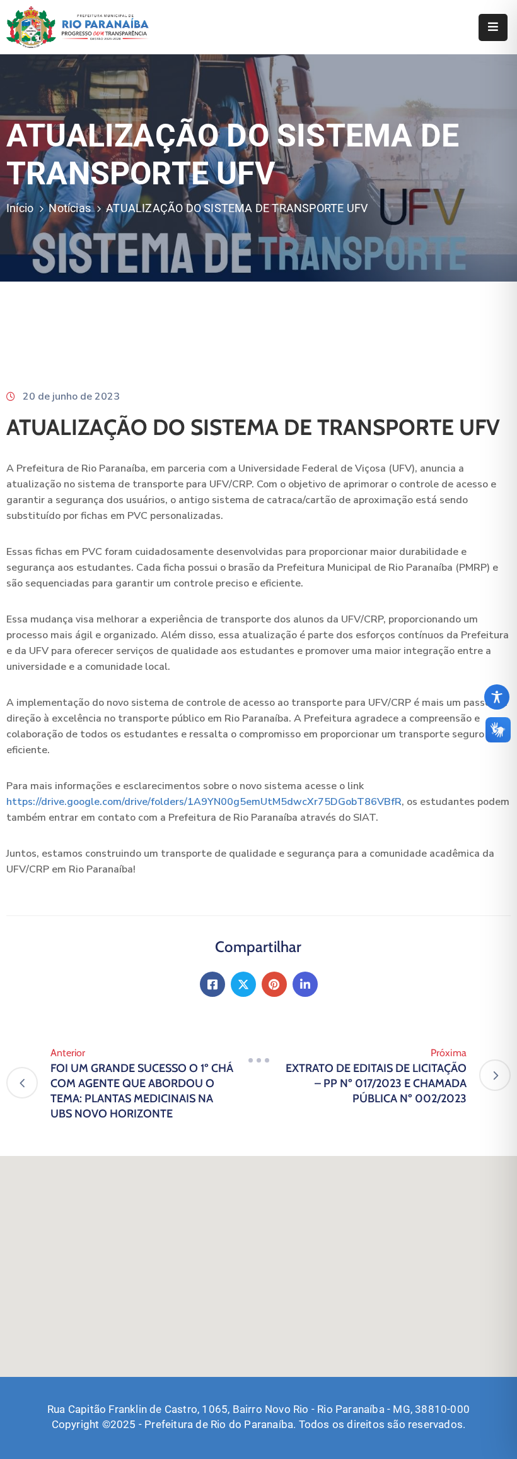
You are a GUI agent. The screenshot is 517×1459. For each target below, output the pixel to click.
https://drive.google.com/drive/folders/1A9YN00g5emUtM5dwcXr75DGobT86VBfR (204, 802)
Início (19, 208)
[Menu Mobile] (493, 27)
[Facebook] (212, 984)
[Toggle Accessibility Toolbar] (497, 697)
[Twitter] (243, 984)
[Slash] (258, 1060)
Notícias (70, 208)
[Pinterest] (274, 984)
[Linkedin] (305, 984)
